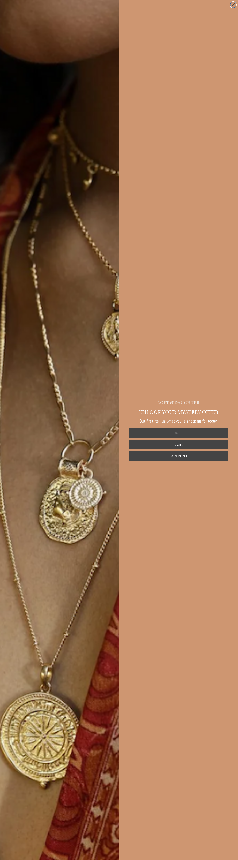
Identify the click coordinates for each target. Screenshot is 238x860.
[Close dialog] (233, 5)
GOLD (178, 433)
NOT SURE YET (178, 456)
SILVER (178, 444)
